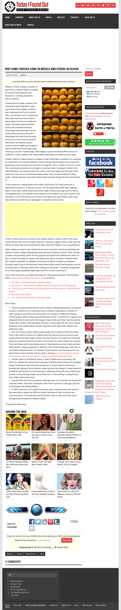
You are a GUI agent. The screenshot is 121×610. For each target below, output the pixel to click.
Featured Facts (30, 554)
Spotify (20, 278)
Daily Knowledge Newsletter (35, 605)
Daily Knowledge (44, 547)
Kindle (106, 211)
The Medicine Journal (20, 592)
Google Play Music (32, 278)
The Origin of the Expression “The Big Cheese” (31, 297)
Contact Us (54, 605)
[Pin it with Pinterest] (50, 522)
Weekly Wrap (62, 547)
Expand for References (16, 404)
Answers (10, 554)
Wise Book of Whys (13, 25)
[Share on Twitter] (38, 522)
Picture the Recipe (18, 590)
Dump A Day (16, 584)
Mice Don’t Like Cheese (21, 294)
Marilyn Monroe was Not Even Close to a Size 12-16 (105, 361)
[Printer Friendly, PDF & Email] (74, 522)
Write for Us (34, 17)
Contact (30, 25)
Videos (48, 17)
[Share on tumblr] (57, 522)
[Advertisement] (61, 46)
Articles (61, 17)
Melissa (23, 75)
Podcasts (74, 17)
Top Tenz (14, 595)
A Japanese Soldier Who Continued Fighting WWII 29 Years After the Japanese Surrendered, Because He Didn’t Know (100, 386)
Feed (43, 278)
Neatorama (15, 587)
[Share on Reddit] (44, 522)
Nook (113, 211)
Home (7, 17)
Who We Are (87, 605)
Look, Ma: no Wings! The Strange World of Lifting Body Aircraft (105, 279)
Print (99, 211)
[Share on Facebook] (32, 522)
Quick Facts (90, 17)
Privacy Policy (100, 605)
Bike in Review (17, 581)
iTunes (13, 278)
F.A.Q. (76, 605)
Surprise (19, 17)
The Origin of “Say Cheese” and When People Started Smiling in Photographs (44, 285)
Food (41, 554)
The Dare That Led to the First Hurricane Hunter (104, 244)
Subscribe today (92, 113)
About (7, 607)
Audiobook (101, 214)
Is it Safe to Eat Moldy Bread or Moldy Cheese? (31, 282)
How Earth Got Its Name (105, 369)
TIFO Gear (17, 605)
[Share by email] (32, 528)
